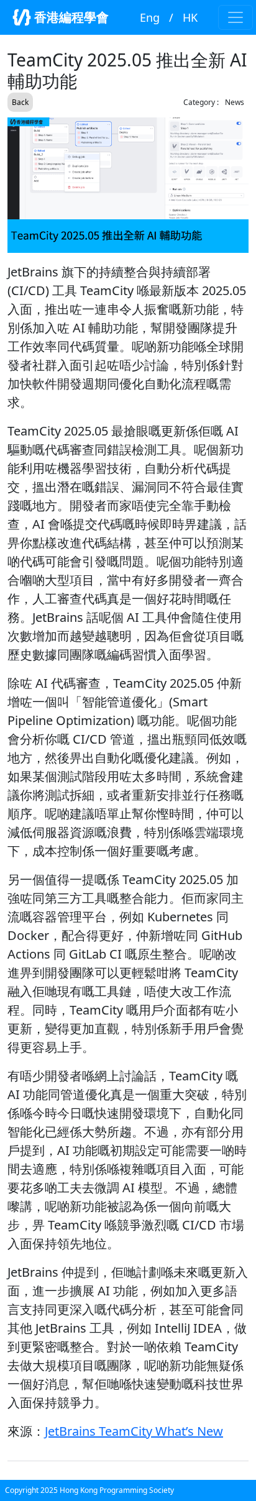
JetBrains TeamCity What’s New (134, 1431)
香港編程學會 (70, 17)
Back (20, 102)
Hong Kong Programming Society (117, 1490)
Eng (150, 17)
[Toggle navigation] (235, 17)
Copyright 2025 (32, 1490)
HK (190, 17)
